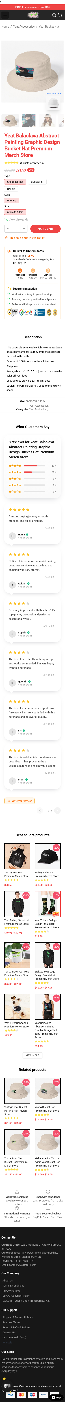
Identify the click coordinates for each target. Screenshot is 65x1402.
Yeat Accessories (24, 26)
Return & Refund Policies (16, 1327)
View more (33, 1055)
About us (8, 1280)
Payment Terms (11, 1322)
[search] (54, 15)
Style (7, 194)
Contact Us (9, 1332)
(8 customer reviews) (32, 163)
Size (6, 206)
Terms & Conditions (13, 1285)
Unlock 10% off (7, 1386)
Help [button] (58, 1397)
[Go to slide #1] (10, 120)
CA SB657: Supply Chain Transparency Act (26, 1300)
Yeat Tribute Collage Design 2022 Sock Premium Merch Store (47, 924)
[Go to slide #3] (47, 120)
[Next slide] (58, 71)
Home (5, 26)
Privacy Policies (11, 1290)
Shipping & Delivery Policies (18, 1317)
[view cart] (60, 15)
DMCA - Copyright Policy (16, 1295)
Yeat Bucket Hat (49, 26)
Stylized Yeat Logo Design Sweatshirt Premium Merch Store (47, 975)
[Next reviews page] (57, 810)
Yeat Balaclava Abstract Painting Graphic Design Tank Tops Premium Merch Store (46, 1030)
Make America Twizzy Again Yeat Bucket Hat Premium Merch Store (47, 1162)
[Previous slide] (7, 71)
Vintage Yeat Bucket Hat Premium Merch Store (15, 1111)
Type (7, 176)
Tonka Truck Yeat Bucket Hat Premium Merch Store (15, 1162)
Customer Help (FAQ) (14, 1337)
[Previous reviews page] (40, 810)
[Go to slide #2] (29, 120)
